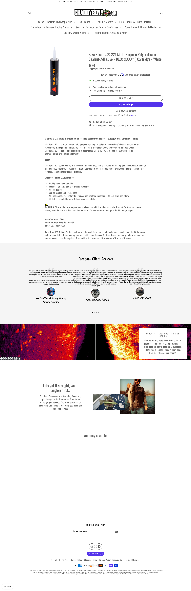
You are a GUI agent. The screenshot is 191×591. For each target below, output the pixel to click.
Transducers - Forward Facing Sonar (50, 27)
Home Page (64, 559)
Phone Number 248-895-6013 (111, 33)
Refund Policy (76, 559)
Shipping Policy (90, 559)
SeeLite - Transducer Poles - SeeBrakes (97, 27)
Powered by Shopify (143, 574)
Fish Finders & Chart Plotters (135, 22)
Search (40, 22)
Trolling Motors (105, 22)
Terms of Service (132, 559)
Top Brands (84, 22)
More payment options (126, 110)
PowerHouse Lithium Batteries (141, 27)
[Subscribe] (116, 531)
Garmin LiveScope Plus (60, 22)
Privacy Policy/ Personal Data (111, 559)
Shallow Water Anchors (76, 33)
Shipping (92, 68)
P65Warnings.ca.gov (124, 210)
